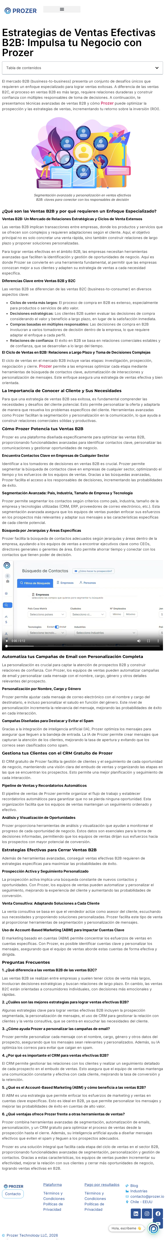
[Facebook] (158, 1214)
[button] (61, 9)
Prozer (107, 103)
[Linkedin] (136, 1214)
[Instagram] (147, 1214)
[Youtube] (158, 1224)
